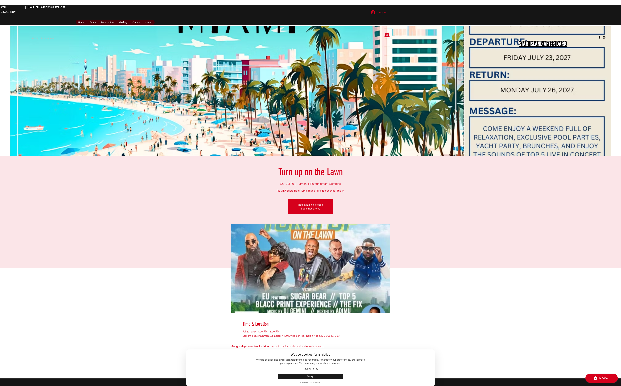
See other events (310, 208)
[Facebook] (599, 37)
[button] (387, 34)
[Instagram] (604, 37)
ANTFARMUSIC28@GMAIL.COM (50, 7)
